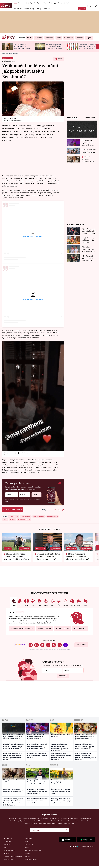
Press (26, 841)
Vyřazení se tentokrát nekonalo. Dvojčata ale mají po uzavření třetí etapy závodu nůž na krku (89, 249)
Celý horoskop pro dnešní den (22, 629)
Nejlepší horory (35, 818)
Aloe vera (70, 821)
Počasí (65, 818)
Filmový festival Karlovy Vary (24, 9)
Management (29, 838)
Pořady (38, 9)
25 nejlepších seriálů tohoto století (11, 781)
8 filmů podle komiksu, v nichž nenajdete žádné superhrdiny (12, 790)
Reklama (7, 844)
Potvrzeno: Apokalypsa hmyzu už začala (61, 735)
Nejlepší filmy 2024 (23, 818)
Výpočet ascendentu (31, 823)
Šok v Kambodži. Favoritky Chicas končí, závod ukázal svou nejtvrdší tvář (88, 258)
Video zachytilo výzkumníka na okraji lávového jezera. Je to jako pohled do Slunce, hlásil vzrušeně (61, 757)
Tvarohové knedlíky (44, 823)
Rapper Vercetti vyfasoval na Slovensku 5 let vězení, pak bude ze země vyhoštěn (37, 791)
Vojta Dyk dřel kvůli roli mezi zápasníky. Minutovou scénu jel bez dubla (89, 231)
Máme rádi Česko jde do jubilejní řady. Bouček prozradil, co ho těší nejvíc (37, 755)
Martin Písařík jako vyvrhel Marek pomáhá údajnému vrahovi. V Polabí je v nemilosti (78, 558)
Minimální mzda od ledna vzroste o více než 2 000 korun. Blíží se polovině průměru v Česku (13, 746)
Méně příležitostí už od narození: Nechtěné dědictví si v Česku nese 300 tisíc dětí (22, 47)
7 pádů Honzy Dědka (26, 821)
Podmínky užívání (9, 850)
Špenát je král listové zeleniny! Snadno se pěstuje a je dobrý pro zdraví (61, 791)
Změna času (53, 818)
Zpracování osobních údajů (33, 850)
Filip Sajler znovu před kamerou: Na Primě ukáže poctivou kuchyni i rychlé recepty (88, 240)
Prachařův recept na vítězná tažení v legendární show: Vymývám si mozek (35, 737)
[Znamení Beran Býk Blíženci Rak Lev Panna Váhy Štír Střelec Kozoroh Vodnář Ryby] (24, 494)
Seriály (43, 3)
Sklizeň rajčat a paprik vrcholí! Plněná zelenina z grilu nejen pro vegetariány (61, 801)
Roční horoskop (80, 629)
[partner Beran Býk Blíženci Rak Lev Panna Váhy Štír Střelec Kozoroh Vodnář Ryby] (73, 670)
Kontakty (28, 847)
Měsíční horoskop (62, 629)
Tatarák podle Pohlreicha (58, 821)
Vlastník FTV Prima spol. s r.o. (13, 856)
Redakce (27, 856)
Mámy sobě (47, 9)
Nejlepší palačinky (57, 823)
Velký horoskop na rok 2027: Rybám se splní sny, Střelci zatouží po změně (54, 46)
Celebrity (29, 3)
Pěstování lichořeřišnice (82, 821)
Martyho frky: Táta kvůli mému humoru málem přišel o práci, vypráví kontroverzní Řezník (36, 782)
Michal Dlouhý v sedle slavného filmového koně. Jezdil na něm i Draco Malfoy (16, 556)
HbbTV (6, 847)
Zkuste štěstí (81, 645)
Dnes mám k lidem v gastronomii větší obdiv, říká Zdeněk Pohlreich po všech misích (37, 746)
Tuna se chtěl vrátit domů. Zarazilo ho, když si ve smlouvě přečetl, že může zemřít (47, 558)
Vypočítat (62, 676)
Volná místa (7, 841)
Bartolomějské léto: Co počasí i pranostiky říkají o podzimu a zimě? (60, 782)
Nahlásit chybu (8, 859)
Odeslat (36, 495)
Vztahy (36, 3)
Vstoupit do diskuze (14, 510)
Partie (60, 818)
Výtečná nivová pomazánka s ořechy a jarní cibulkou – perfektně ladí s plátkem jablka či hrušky (85, 757)
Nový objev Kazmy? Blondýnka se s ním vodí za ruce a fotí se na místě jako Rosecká (37, 801)
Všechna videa (90, 118)
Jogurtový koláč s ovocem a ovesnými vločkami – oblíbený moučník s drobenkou (84, 746)
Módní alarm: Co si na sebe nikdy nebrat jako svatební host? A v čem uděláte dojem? (87, 47)
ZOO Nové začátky (85, 818)
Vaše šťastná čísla (48, 640)
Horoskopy (52, 3)
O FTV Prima (8, 838)
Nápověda (28, 853)
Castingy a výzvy (30, 844)
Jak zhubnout (12, 818)
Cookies (6, 853)
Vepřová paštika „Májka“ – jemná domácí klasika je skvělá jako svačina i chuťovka (84, 737)
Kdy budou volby (73, 818)
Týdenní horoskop (44, 629)
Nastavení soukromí (31, 859)
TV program (44, 818)
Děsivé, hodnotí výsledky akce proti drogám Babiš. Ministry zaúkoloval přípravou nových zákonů (12, 757)
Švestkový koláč (69, 823)
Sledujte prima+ (63, 3)
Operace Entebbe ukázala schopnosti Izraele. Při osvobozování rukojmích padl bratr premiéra (60, 747)
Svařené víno (46, 821)
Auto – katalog (14, 821)
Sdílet (58, 59)
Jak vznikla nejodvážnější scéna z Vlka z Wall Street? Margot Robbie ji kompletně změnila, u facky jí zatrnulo (13, 802)
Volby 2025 (37, 821)
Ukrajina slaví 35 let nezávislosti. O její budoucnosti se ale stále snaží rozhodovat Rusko (13, 737)
